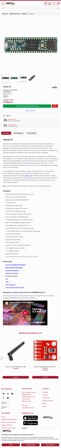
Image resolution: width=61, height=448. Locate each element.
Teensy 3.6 (28, 176)
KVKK (3, 416)
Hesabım (45, 395)
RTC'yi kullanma (10, 285)
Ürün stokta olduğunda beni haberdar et (27, 106)
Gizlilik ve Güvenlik (6, 425)
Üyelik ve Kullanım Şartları (8, 422)
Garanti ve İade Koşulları (8, 428)
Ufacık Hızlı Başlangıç (12, 270)
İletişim (44, 403)
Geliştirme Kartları (15, 13)
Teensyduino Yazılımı (11, 273)
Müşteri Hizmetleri (47, 401)
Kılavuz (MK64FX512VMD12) (14, 268)
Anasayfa (45, 392)
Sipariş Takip (46, 398)
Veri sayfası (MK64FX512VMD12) (15, 265)
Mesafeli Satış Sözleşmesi (9, 419)
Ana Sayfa (5, 13)
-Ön (6, 279)
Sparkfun (24, 13)
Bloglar (44, 406)
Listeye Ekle (55, 106)
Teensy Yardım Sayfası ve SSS (14, 287)
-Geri (7, 282)
